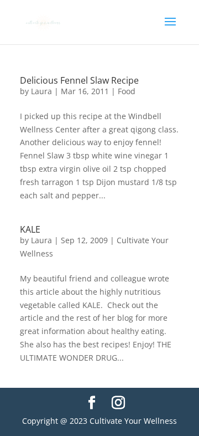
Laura (41, 91)
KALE (30, 229)
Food (126, 91)
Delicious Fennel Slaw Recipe (79, 80)
